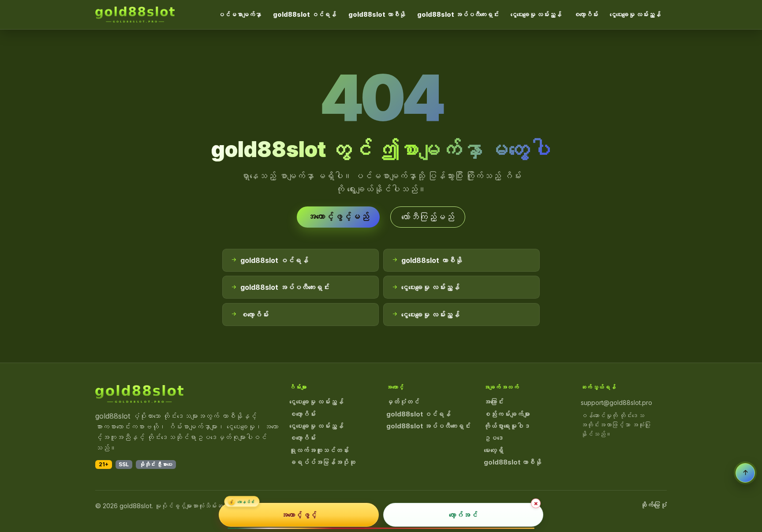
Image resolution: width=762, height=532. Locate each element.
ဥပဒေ (494, 438)
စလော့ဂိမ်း (585, 14)
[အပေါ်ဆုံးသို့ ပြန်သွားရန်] (745, 473)
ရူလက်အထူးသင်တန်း (319, 450)
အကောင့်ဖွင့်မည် (338, 216)
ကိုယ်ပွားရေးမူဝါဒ (507, 426)
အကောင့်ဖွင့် (299, 515)
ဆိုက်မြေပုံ (653, 505)
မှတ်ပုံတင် (402, 402)
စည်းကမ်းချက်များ (507, 414)
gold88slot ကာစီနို (376, 14)
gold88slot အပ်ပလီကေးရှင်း (458, 14)
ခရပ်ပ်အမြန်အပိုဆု (322, 462)
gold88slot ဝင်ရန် (304, 14)
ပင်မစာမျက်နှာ (239, 14)
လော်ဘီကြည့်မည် (427, 217)
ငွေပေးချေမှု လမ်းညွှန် (536, 14)
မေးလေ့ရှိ (494, 450)
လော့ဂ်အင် (463, 515)
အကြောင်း (494, 402)
